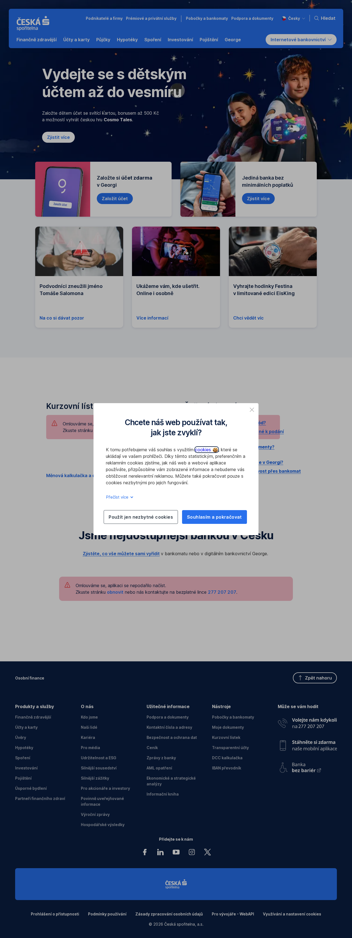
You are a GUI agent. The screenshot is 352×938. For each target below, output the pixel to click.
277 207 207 (222, 592)
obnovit (115, 592)
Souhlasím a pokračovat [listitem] (214, 517)
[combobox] (293, 18)
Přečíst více (118, 497)
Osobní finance (29, 678)
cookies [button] (203, 449)
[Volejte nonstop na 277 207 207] (307, 721)
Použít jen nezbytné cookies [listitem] (141, 517)
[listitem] (252, 410)
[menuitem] (36, 39)
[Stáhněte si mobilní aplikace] (307, 743)
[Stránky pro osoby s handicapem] (307, 766)
